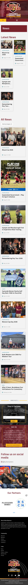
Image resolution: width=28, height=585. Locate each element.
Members (3, 537)
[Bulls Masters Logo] (14, 565)
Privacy (2, 555)
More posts (14, 400)
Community (3, 540)
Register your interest (14, 445)
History (2, 539)
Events (2, 550)
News (2, 549)
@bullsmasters (7, 462)
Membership (3, 553)
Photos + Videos (4, 552)
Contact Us (3, 542)
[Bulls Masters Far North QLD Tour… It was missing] (14, 480)
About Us (3, 535)
